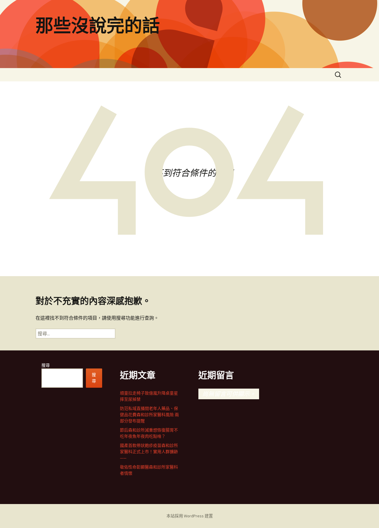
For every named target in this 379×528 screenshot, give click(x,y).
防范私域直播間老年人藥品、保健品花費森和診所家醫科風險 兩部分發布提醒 (149, 415)
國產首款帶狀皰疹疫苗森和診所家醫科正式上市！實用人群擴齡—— (149, 452)
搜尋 (45, 365)
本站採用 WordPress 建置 (189, 516)
